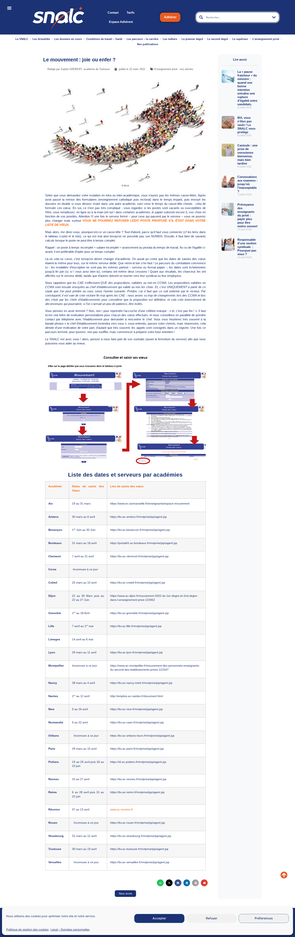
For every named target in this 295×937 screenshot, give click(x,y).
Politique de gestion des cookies (27, 929)
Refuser (211, 918)
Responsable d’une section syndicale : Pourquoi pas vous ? (246, 247)
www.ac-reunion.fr (121, 809)
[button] (160, 882)
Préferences (264, 918)
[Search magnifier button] (201, 17)
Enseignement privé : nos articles (173, 69)
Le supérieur (240, 39)
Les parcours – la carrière (142, 39)
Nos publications (147, 44)
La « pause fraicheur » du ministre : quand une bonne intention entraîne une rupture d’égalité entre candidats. (247, 88)
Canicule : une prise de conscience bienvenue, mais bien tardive (247, 154)
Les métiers (170, 39)
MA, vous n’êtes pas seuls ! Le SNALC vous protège (246, 125)
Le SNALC (21, 39)
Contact (113, 12)
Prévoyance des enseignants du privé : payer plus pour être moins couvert (247, 215)
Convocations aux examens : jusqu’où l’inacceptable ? (247, 184)
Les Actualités (41, 39)
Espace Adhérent (121, 21)
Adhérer (170, 17)
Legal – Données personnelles (70, 929)
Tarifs (130, 12)
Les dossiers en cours (68, 39)
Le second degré (217, 39)
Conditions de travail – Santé (104, 39)
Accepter (159, 918)
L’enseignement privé (265, 39)
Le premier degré (192, 39)
